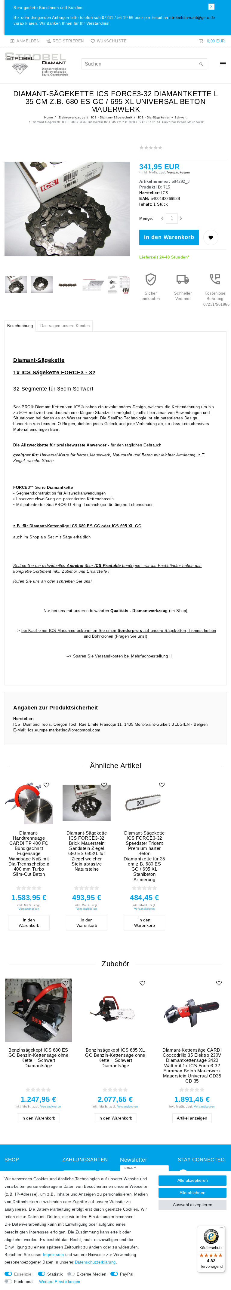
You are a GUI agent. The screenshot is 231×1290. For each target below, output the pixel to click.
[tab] (20, 326)
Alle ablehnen (192, 1192)
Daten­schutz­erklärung (95, 1262)
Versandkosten (178, 172)
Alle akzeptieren (192, 1180)
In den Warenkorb (169, 237)
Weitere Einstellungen (59, 1282)
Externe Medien (91, 1274)
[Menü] (221, 1229)
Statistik (55, 1274)
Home (48, 117)
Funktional (24, 1282)
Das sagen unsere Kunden (65, 326)
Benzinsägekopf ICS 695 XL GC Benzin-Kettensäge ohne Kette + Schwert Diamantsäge (115, 1057)
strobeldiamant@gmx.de (192, 18)
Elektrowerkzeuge (71, 117)
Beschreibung (20, 326)
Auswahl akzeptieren (192, 1204)
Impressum (53, 1255)
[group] (29, 803)
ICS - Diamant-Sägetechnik (111, 117)
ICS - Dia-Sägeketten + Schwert (162, 117)
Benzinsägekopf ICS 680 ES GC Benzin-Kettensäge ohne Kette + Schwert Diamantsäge (38, 1057)
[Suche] (201, 65)
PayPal (127, 1274)
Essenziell (24, 1274)
